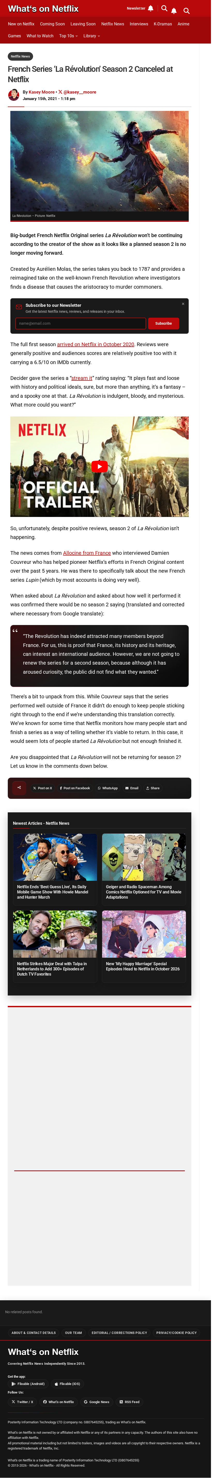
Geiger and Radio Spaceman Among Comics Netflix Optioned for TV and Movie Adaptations (143, 892)
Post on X (45, 788)
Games (14, 35)
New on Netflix (21, 24)
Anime (183, 24)
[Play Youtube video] (99, 466)
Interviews (139, 24)
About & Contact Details (34, 1333)
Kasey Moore (42, 92)
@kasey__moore (79, 92)
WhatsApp (110, 788)
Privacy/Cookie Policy (176, 1333)
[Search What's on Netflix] (187, 11)
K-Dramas (163, 24)
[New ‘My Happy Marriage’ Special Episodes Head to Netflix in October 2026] (144, 934)
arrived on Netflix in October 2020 (95, 344)
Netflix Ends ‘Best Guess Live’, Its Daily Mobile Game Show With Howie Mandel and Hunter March (52, 892)
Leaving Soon (83, 24)
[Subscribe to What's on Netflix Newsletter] (174, 11)
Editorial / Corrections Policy (119, 1333)
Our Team (73, 1333)
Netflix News (112, 24)
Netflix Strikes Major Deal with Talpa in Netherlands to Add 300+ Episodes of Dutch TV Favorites (52, 969)
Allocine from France (87, 553)
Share (155, 788)
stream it (81, 378)
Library (90, 35)
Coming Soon (52, 24)
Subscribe (163, 323)
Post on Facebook (77, 788)
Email (134, 788)
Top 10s (66, 35)
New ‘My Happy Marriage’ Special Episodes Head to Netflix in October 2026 (143, 966)
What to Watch (40, 35)
